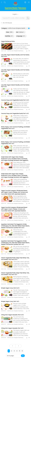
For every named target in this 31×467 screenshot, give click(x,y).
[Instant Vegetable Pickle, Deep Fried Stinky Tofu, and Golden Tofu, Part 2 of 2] (6, 264)
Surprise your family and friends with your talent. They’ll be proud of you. (20, 132)
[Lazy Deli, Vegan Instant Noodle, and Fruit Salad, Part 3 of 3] (6, 61)
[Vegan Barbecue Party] (6, 46)
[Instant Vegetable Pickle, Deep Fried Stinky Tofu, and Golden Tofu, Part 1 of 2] (6, 279)
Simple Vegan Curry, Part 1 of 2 (10, 301)
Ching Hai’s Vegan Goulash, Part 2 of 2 (12, 315)
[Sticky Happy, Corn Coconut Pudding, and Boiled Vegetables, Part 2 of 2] (6, 133)
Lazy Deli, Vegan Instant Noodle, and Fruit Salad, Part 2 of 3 (15, 70)
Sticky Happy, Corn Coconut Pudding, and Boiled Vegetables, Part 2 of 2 (15, 127)
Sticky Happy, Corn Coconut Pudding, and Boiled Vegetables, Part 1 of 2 (15, 142)
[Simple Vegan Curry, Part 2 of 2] (6, 293)
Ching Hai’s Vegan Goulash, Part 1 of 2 (12, 328)
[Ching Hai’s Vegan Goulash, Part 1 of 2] (6, 333)
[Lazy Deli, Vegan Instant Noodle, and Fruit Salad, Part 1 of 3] (6, 91)
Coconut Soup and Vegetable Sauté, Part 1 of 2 (15, 113)
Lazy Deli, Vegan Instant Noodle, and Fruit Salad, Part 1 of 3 (15, 85)
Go (23, 355)
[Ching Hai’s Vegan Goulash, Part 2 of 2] (6, 319)
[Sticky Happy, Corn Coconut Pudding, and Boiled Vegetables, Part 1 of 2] (6, 148)
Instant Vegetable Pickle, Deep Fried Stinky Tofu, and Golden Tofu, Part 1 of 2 (15, 273)
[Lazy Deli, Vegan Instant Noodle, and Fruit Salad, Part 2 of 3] (6, 76)
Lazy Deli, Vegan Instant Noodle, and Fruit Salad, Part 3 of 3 (15, 55)
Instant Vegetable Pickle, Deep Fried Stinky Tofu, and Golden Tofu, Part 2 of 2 (15, 258)
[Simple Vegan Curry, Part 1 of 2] (6, 306)
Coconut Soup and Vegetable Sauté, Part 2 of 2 (15, 100)
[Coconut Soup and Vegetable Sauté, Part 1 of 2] (6, 118)
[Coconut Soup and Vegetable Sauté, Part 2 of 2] (6, 105)
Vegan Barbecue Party (8, 41)
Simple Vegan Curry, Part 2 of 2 (10, 288)
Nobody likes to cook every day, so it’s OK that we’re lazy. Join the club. (21, 75)
